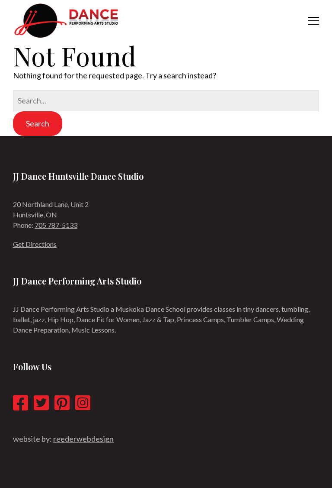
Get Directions (35, 244)
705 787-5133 (56, 225)
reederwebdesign (83, 438)
